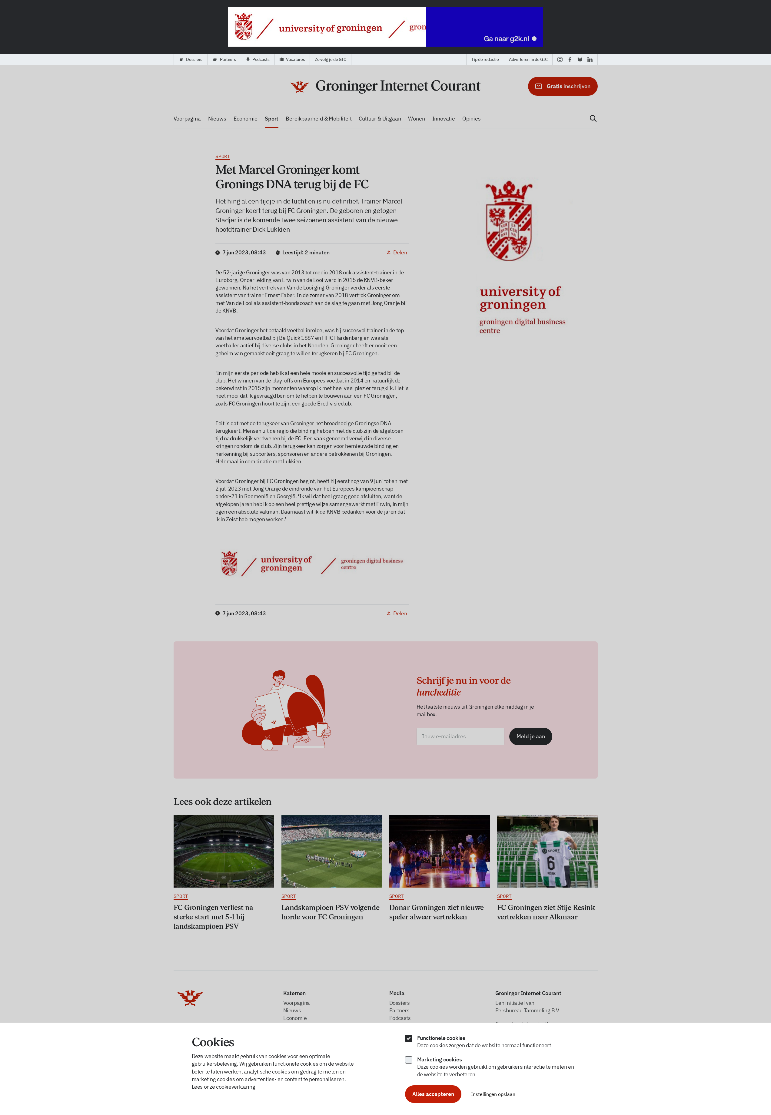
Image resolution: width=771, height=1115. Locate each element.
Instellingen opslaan (493, 1094)
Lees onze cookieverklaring (223, 1086)
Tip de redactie (485, 59)
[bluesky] (580, 59)
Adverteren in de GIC (528, 59)
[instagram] (560, 59)
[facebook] (570, 59)
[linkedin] (590, 59)
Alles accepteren (433, 1093)
